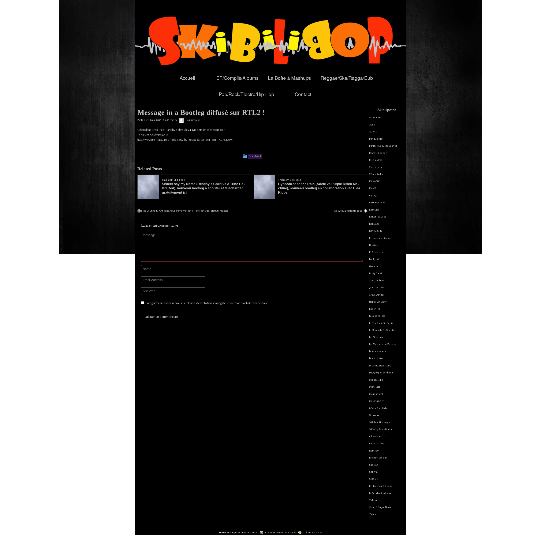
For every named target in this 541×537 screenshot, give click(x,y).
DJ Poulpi (374, 209)
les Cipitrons (376, 337)
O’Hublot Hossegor (379, 422)
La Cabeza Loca (377, 316)
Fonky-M (374, 259)
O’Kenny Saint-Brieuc (380, 429)
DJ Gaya (373, 195)
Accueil (187, 77)
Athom (373, 131)
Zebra (372, 514)
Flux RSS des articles (248, 532)
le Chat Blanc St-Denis (381, 323)
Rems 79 (374, 450)
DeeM (372, 188)
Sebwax (373, 472)
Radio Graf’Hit (376, 443)
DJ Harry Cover (377, 202)
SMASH (373, 479)
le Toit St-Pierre (377, 351)
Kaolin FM (374, 309)
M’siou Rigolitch (378, 408)
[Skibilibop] (181, 120)
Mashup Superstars (380, 365)
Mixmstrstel (376, 394)
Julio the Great (377, 287)
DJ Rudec (374, 224)
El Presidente (376, 252)
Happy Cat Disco (378, 301)
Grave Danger (376, 294)
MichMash (375, 387)
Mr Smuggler (376, 401)
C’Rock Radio (376, 174)
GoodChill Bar (376, 280)
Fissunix (373, 266)
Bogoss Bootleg (378, 153)
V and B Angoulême (380, 507)
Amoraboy (375, 117)
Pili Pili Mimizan (377, 436)
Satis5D (373, 465)
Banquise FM (376, 139)
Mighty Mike (376, 380)
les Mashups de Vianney (382, 344)
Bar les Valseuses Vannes (383, 146)
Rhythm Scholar (378, 457)
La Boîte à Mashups (289, 77)
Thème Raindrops (312, 532)
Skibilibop (179, 180)
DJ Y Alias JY (375, 231)
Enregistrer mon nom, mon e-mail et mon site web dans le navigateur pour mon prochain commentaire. (207, 303)
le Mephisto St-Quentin (382, 330)
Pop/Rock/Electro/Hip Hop (246, 94)
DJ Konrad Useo (378, 216)
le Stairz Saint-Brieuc (380, 486)
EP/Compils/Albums (237, 77)
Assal (372, 124)
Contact (303, 94)
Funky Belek (375, 273)
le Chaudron (376, 160)
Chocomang (376, 167)
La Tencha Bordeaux (380, 493)
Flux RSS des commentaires (282, 532)
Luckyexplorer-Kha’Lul (381, 372)
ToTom (373, 500)
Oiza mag (374, 415)
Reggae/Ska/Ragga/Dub (347, 77)
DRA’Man (374, 245)
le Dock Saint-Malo (379, 238)
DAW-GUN (375, 181)
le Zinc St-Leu (376, 358)
